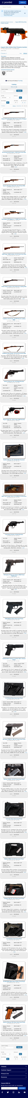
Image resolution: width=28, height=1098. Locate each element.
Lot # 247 (9, 660)
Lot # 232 (9, 120)
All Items (14, 105)
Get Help (20, 80)
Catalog (14, 84)
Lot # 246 (9, 619)
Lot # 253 (9, 899)
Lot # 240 (9, 382)
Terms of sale (14, 86)
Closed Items (19, 105)
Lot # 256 (9, 1023)
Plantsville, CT (4, 53)
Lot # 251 (9, 820)
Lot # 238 (9, 321)
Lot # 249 (9, 740)
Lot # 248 (9, 699)
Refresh (3, 105)
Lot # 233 (9, 153)
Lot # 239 (9, 354)
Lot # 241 (9, 420)
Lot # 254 (9, 939)
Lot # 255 (9, 982)
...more (24, 132)
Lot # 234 (9, 187)
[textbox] (8, 91)
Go (20, 97)
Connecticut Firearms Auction (7, 22)
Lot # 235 (9, 220)
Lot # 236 (9, 255)
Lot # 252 (9, 860)
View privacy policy (8, 15)
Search (19, 90)
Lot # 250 (9, 780)
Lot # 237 (9, 287)
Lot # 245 (9, 577)
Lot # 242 (9, 461)
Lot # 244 (9, 535)
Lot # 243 (9, 497)
